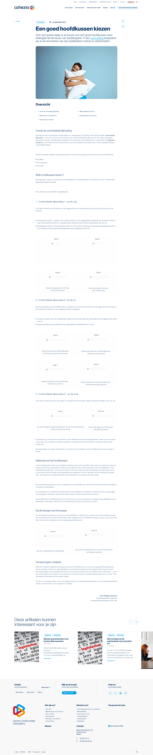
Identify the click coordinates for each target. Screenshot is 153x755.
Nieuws (105, 7)
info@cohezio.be (84, 741)
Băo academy (19, 692)
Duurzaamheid (50, 716)
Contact (122, 2)
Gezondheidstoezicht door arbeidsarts (88, 709)
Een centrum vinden (117, 726)
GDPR (29, 752)
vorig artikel (97, 38)
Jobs (112, 7)
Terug (18, 21)
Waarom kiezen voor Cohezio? (54, 711)
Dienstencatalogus (105, 2)
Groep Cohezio (50, 721)
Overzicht (48, 709)
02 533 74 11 (82, 738)
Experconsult (30, 692)
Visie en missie (50, 714)
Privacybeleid (36, 752)
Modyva (40, 692)
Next (136, 622)
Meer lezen (45, 687)
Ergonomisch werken (83, 714)
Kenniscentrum (93, 2)
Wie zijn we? (69, 7)
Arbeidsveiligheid (82, 716)
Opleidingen (80, 721)
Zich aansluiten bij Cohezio (128, 7)
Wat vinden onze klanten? (53, 718)
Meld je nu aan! (68, 693)
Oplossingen (82, 2)
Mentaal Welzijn (81, 711)
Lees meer (47, 658)
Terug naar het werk (94, 7)
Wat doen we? (79, 7)
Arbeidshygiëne (81, 718)
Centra (115, 2)
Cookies (43, 752)
